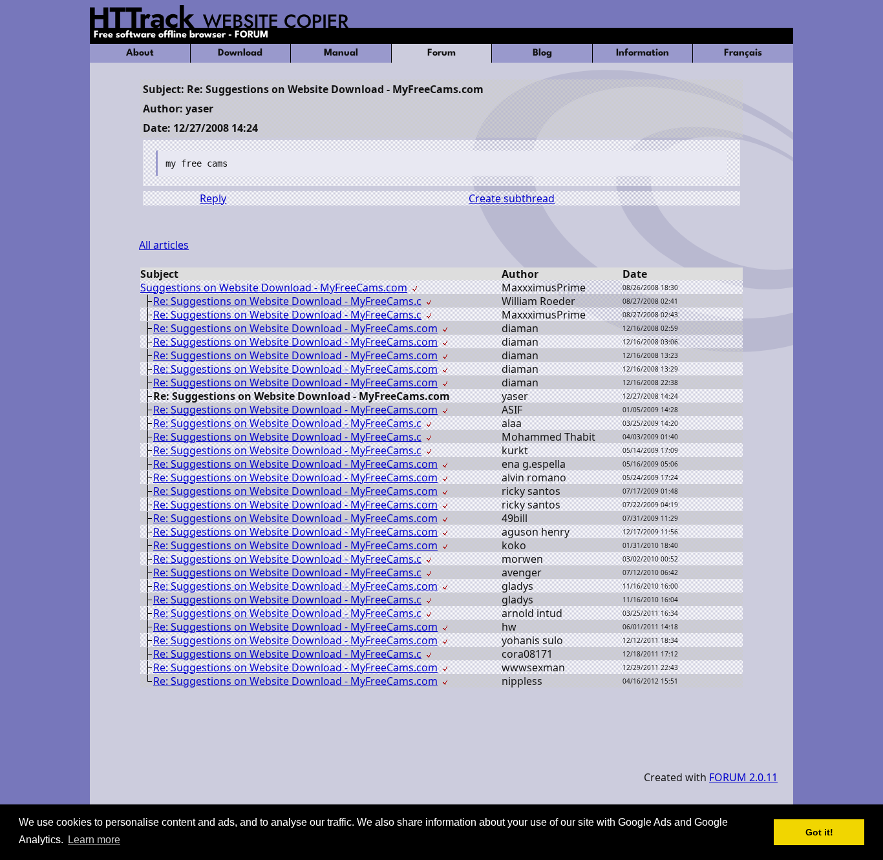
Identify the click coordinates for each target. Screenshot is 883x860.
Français (743, 53)
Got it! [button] (819, 832)
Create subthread (512, 198)
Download (240, 53)
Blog (542, 53)
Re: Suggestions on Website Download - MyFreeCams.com (295, 328)
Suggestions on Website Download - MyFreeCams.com (273, 287)
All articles (164, 245)
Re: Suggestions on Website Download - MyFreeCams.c (287, 301)
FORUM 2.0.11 (743, 777)
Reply (213, 198)
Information (642, 53)
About (140, 53)
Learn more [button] (94, 839)
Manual (341, 53)
